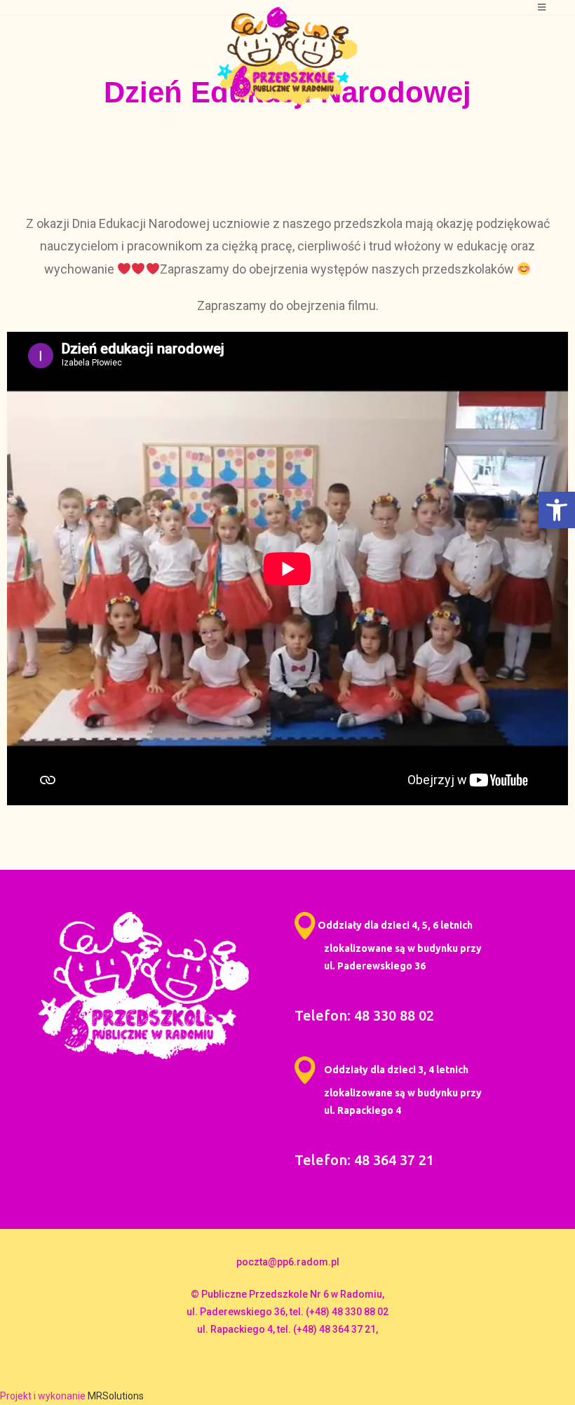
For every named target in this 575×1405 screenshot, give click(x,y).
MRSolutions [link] (116, 1395)
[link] (557, 510)
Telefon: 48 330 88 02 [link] (364, 1015)
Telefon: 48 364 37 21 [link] (364, 1160)
